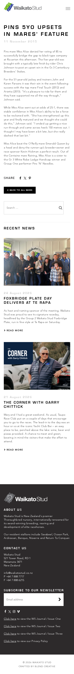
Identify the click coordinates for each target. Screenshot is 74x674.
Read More (14, 330)
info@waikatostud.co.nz (18, 573)
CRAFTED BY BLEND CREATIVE (37, 666)
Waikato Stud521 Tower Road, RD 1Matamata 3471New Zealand (17, 560)
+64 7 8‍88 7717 (15, 576)
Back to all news (21, 190)
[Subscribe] (60, 600)
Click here (10, 618)
